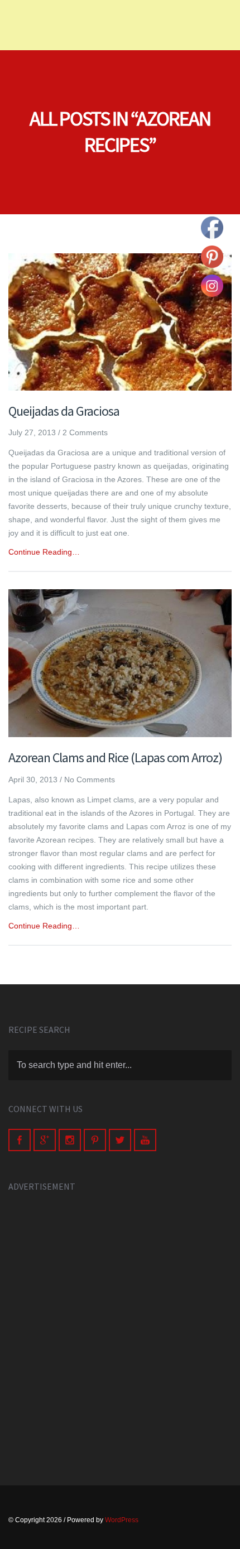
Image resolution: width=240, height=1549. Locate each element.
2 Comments (85, 432)
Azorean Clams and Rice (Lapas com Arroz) (115, 757)
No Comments (89, 779)
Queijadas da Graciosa (63, 411)
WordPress (121, 1520)
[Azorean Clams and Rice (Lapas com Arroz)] (120, 663)
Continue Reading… (44, 551)
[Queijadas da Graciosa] (120, 322)
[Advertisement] (120, 1326)
